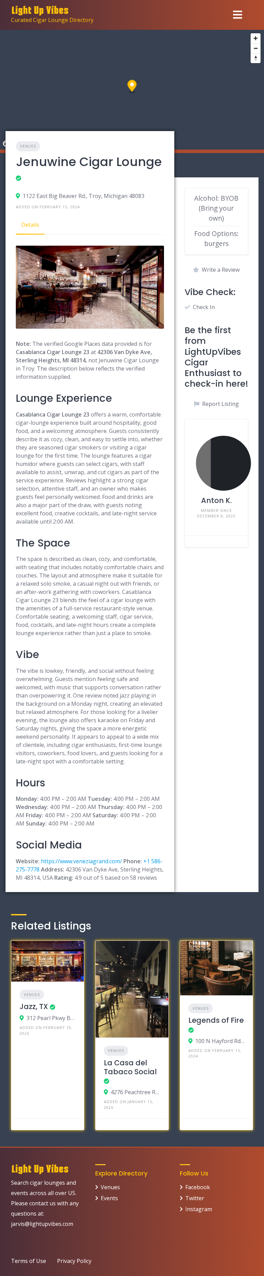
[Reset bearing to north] (256, 58)
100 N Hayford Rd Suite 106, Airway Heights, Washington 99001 (219, 1041)
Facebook (197, 1187)
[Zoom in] (256, 38)
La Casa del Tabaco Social (130, 1067)
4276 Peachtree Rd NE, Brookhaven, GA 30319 (135, 1092)
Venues (28, 146)
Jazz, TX (34, 1006)
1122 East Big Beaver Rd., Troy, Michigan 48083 (83, 196)
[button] (132, 87)
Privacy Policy (74, 1261)
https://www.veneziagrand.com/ (81, 861)
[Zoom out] (256, 48)
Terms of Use (28, 1261)
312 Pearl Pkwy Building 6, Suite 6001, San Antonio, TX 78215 (51, 1018)
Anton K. (216, 500)
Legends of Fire (216, 1020)
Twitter (194, 1198)
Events (109, 1198)
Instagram (198, 1209)
